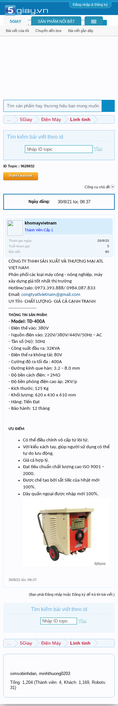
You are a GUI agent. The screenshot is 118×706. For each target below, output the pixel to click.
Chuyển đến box (48, 31)
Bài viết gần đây (80, 31)
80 (107, 251)
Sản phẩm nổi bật (56, 21)
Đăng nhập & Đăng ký (90, 5)
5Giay (15, 21)
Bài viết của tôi (17, 31)
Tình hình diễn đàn (25, 663)
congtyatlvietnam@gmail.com (50, 294)
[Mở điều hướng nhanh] (110, 119)
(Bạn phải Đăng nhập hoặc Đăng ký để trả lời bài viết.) (72, 594)
